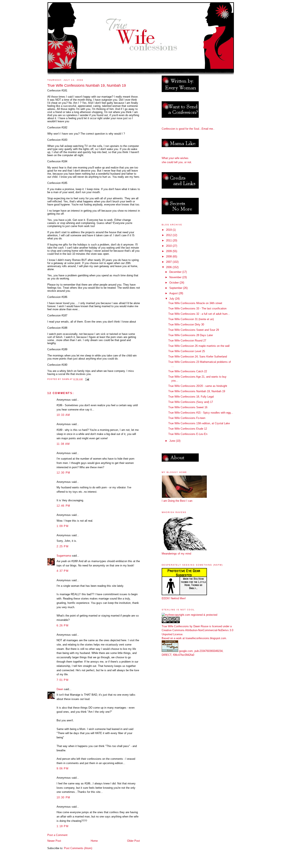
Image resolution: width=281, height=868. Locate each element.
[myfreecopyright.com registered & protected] (189, 614)
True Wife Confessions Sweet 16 (187, 407)
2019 (169, 229)
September (176, 287)
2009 (169, 251)
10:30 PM (63, 797)
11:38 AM (63, 443)
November (175, 277)
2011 (169, 240)
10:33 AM (63, 414)
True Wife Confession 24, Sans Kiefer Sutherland (197, 356)
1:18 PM (63, 826)
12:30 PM (63, 472)
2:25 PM (63, 546)
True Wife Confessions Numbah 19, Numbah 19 (196, 391)
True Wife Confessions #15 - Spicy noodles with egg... (200, 412)
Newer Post (54, 840)
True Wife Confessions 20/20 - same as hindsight (197, 385)
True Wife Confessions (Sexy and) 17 (190, 401)
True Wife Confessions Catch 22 (187, 371)
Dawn (60, 689)
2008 (169, 256)
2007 (169, 261)
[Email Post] (87, 379)
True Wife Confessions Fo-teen (186, 418)
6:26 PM (63, 625)
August (174, 293)
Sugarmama (64, 555)
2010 (169, 245)
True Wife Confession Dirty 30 (186, 324)
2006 (169, 267)
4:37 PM (63, 570)
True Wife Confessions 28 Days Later (190, 335)
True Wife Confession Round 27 (187, 340)
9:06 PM (63, 768)
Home (94, 840)
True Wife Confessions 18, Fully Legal (191, 396)
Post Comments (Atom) (78, 848)
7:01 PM (63, 679)
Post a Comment (57, 835)
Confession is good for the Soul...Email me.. (188, 128)
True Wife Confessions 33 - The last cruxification (197, 308)
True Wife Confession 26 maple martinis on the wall (199, 345)
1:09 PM (63, 526)
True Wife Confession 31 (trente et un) (191, 319)
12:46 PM (63, 505)
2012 (169, 235)
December (175, 271)
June (172, 440)
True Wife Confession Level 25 (186, 351)
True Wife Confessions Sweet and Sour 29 (193, 329)
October (174, 282)
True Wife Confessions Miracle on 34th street (195, 303)
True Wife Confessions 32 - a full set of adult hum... (199, 313)
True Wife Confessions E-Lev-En (187, 434)
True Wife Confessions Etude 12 (187, 428)
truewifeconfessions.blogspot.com (206, 638)
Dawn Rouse (200, 626)
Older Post (133, 840)
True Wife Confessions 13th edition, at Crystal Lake (199, 423)
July (172, 298)
